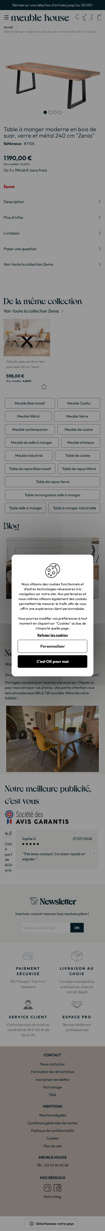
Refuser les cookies (52, 635)
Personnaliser (52, 646)
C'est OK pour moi (53, 661)
